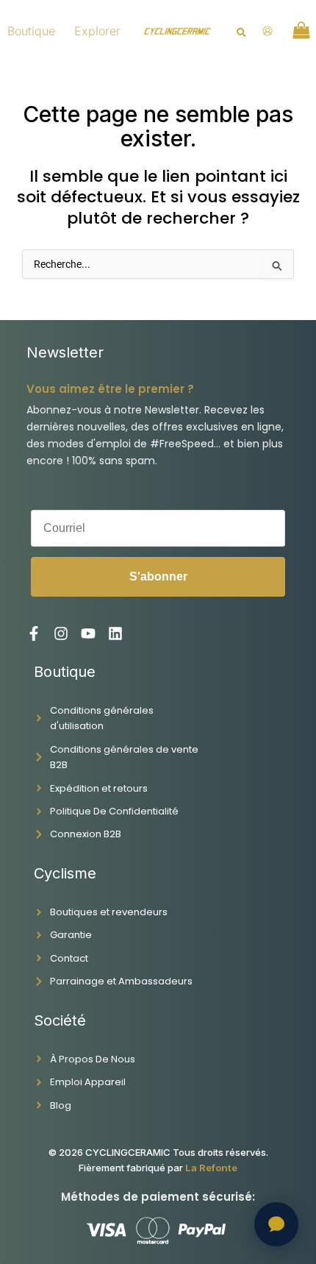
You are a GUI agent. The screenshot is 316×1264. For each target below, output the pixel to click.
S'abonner (158, 576)
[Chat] (276, 1224)
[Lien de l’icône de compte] (267, 31)
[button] (242, 33)
